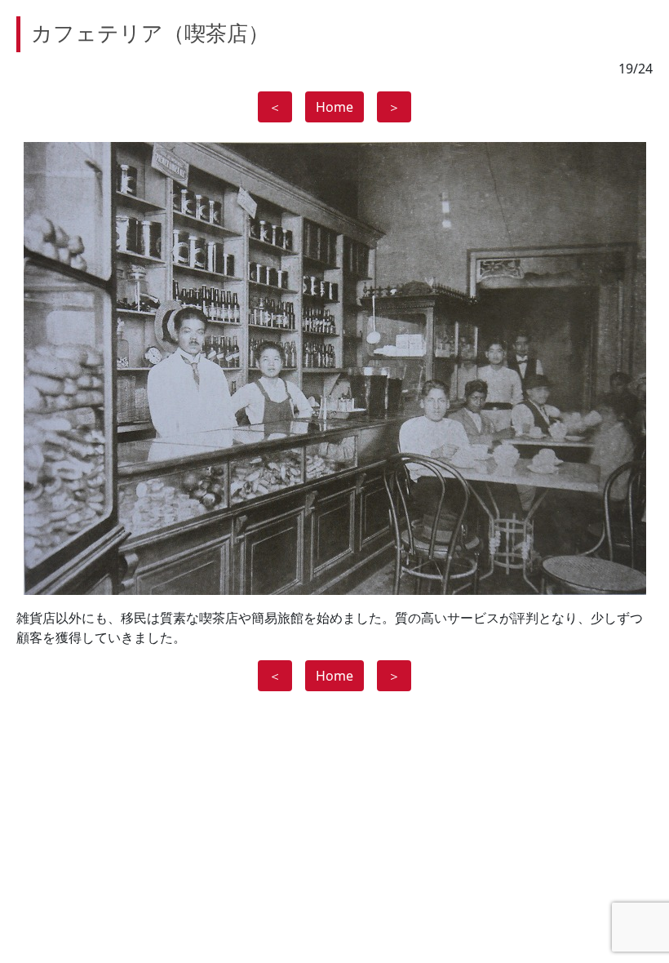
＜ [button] (274, 107)
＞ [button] (394, 107)
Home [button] (334, 107)
